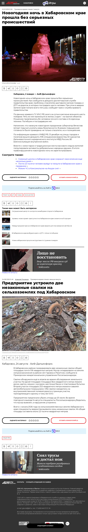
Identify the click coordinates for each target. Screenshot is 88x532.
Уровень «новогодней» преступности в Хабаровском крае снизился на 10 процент (41, 218)
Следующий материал (45, 526)
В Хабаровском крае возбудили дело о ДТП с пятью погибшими (35, 233)
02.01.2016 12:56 (7, 9)
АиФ (18, 83)
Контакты (20, 482)
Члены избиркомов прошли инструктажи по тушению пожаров (35, 240)
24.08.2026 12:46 (7, 279)
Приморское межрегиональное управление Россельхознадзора (25, 352)
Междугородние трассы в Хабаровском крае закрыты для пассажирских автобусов (42, 226)
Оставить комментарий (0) (68, 177)
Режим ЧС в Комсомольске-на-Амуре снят (38, 168)
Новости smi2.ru (9, 272)
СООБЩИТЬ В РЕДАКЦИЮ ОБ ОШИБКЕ (38, 482)
